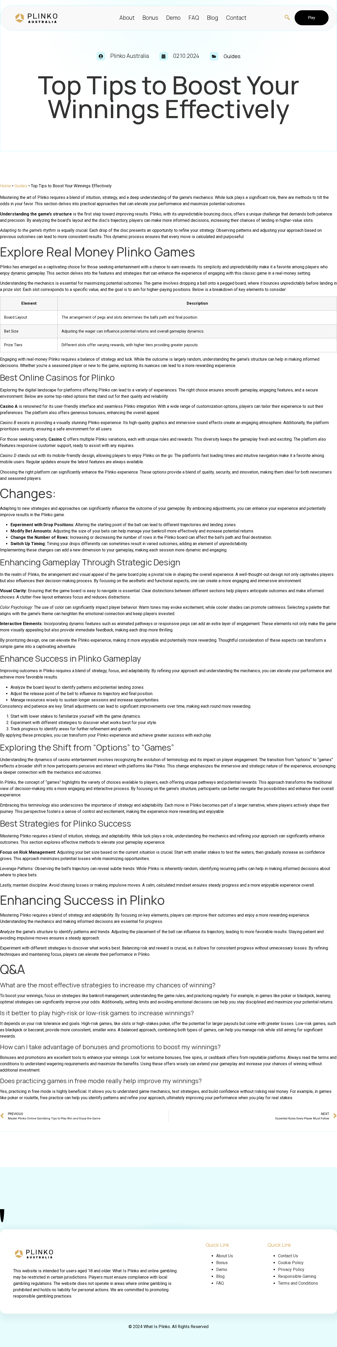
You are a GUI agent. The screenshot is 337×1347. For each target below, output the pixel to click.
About (127, 17)
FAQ (194, 17)
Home (5, 185)
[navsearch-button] (284, 18)
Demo (173, 17)
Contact (236, 17)
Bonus (150, 17)
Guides (20, 185)
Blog (212, 17)
